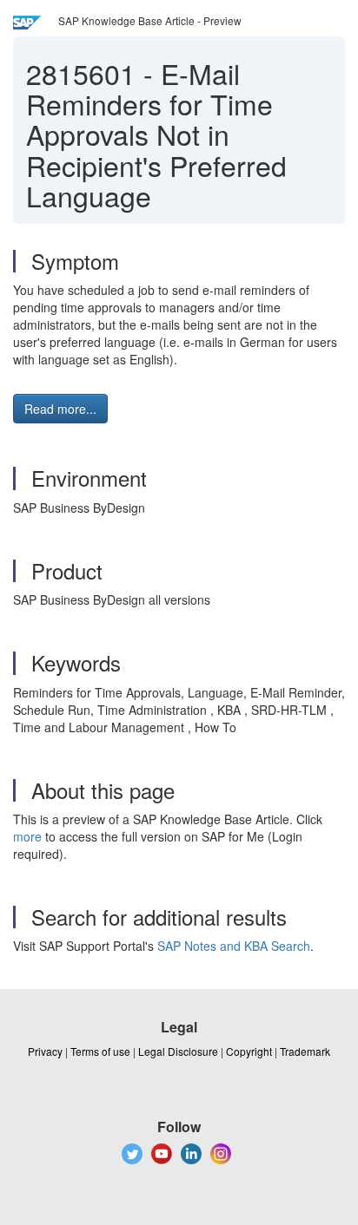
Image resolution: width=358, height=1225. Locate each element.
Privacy (45, 1051)
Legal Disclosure (178, 1051)
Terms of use (100, 1051)
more (27, 836)
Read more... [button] (60, 408)
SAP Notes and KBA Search (233, 945)
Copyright (249, 1051)
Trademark (305, 1051)
